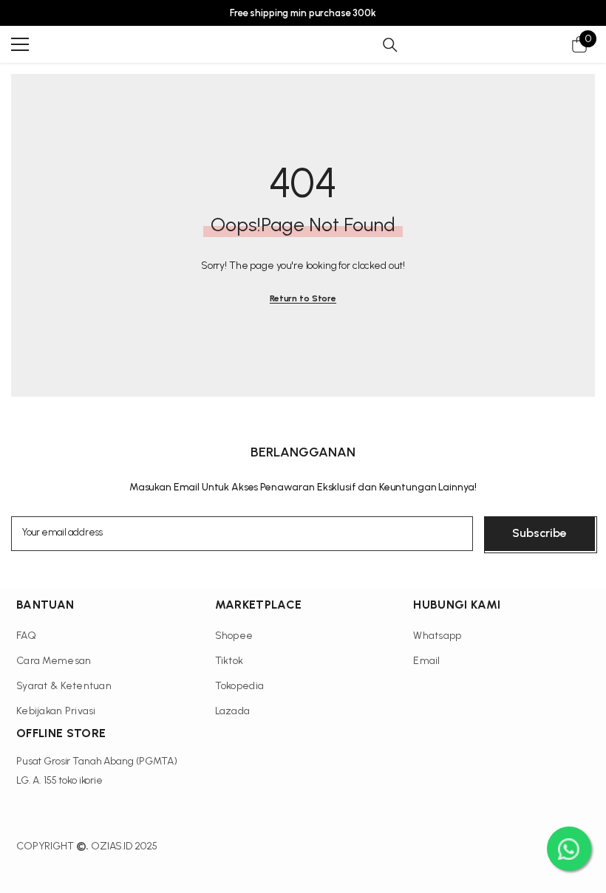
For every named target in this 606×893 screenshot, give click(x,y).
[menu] (20, 44)
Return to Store (303, 298)
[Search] (390, 45)
